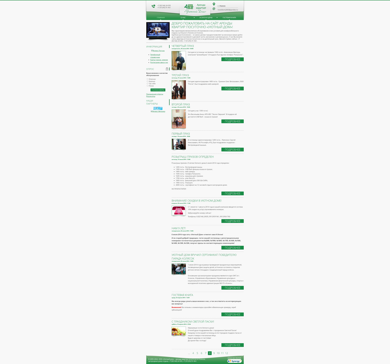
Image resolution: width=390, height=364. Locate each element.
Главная (161, 17)
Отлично (152, 79)
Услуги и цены (205, 17)
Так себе (152, 83)
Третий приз (180, 75)
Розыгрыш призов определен (193, 157)
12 (226, 353)
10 (218, 353)
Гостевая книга (229, 17)
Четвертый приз (183, 46)
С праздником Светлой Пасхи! (193, 321)
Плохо (151, 86)
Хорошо (152, 81)
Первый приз (181, 133)
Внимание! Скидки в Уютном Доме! (197, 200)
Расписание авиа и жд (159, 62)
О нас (183, 17)
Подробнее (232, 59)
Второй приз (181, 104)
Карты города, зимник (159, 60)
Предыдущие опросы (154, 94)
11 (222, 353)
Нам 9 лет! (179, 228)
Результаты (150, 96)
